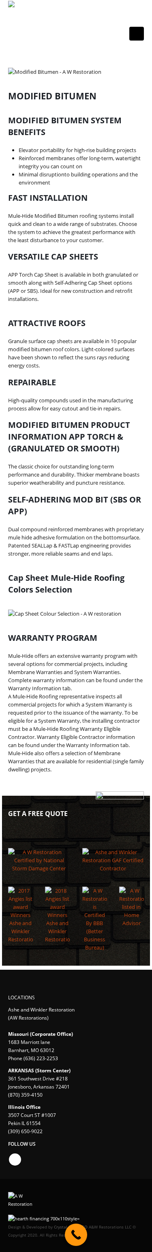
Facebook (15, 1159)
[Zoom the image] (39, 852)
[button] (136, 34)
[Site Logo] (38, 30)
